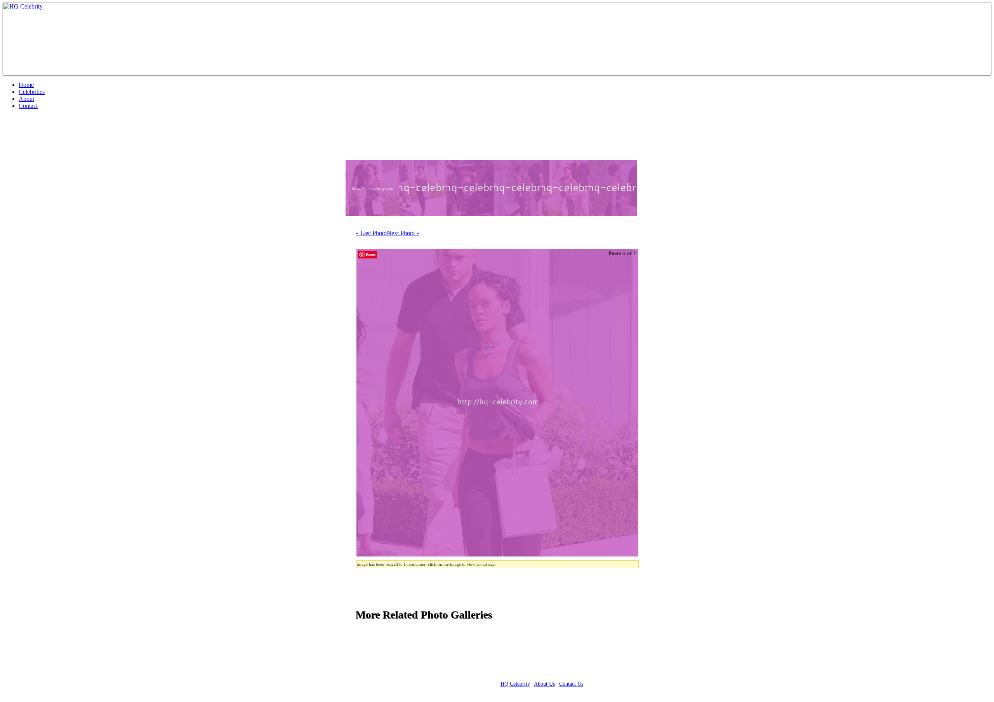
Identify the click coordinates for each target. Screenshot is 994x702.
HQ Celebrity (515, 684)
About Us (544, 684)
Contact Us (571, 684)
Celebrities (32, 91)
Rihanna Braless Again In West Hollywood (115, 138)
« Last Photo (371, 233)
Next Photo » (403, 233)
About (26, 98)
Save (370, 254)
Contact (28, 105)
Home (26, 84)
